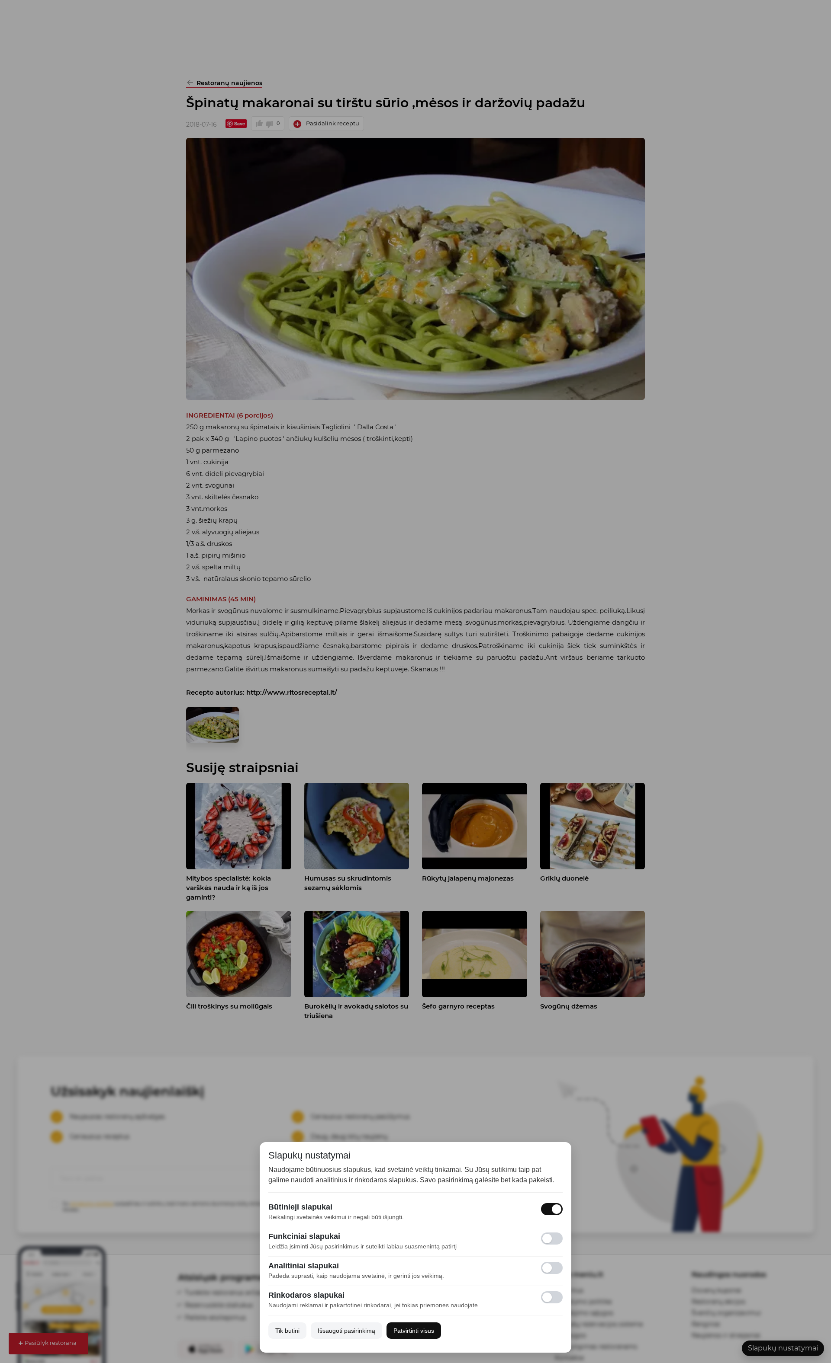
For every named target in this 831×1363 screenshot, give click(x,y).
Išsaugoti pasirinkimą (346, 1330)
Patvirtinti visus (413, 1330)
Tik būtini (287, 1330)
